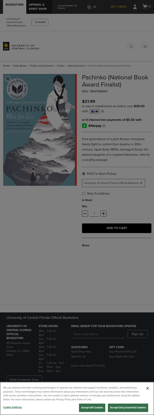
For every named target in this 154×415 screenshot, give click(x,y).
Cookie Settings (12, 407)
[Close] (147, 388)
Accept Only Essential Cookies (128, 407)
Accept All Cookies (92, 407)
